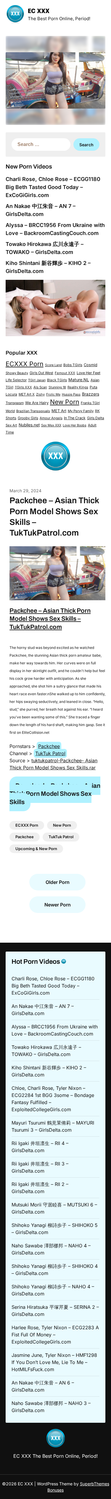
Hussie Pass (71, 394)
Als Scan (40, 387)
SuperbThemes (94, 1483)
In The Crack (75, 418)
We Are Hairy (37, 403)
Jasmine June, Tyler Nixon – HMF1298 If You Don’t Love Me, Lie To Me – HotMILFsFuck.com (54, 1362)
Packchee (49, 746)
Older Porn (58, 882)
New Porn (64, 402)
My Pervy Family (81, 411)
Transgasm (15, 403)
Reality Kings (77, 387)
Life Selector (16, 380)
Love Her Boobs (74, 425)
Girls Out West (41, 373)
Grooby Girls (28, 418)
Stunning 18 (57, 387)
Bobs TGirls (72, 365)
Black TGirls (57, 380)
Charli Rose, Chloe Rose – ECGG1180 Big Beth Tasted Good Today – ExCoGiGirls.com (53, 187)
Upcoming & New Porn (36, 848)
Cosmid (90, 365)
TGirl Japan (37, 380)
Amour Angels (51, 418)
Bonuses (55, 1489)
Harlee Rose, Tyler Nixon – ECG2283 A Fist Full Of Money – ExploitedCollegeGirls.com (55, 1335)
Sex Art (11, 425)
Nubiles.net (29, 425)
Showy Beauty (17, 373)
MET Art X (27, 394)
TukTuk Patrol (50, 753)
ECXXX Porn (25, 364)
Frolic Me (53, 394)
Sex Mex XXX (51, 425)
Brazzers (90, 394)
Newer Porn (57, 905)
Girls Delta (95, 418)
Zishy (40, 394)
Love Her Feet (88, 373)
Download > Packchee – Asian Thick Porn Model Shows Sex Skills (54, 793)
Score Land (53, 365)
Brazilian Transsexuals (33, 411)
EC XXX (38, 11)
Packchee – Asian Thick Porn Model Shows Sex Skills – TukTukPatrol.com (50, 618)
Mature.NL (78, 379)
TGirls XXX (23, 387)
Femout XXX (65, 373)
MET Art (59, 410)
